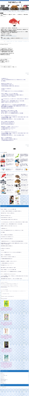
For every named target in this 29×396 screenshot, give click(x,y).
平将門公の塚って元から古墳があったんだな (6, 83)
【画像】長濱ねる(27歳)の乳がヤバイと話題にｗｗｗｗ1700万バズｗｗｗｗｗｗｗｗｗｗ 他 (9, 286)
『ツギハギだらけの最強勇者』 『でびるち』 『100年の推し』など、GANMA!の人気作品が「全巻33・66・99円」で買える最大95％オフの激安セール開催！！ (14, 276)
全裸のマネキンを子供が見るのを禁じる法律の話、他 (7, 238)
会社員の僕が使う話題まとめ (4, 379)
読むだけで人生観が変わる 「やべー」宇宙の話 (6, 348)
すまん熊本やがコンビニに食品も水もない (6, 88)
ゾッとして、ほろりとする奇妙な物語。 (4, 289)
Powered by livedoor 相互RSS (4, 298)
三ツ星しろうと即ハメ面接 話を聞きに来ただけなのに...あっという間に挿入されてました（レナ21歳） (13, 79)
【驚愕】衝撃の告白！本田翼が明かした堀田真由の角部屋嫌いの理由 (7, 296)
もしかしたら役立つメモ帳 (4, 375)
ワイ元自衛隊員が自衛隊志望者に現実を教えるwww (6, 258)
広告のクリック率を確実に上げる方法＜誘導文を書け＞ (7, 121)
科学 (2, 152)
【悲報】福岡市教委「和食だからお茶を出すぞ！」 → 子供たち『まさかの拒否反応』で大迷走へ (11, 278)
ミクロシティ (2, 376)
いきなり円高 (2, 250)
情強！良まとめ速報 (3, 380)
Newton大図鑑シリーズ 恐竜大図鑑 (6, 307)
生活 (1, 152)
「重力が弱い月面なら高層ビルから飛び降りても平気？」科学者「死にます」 (9, 219)
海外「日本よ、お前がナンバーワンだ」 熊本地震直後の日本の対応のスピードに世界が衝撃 (11, 271)
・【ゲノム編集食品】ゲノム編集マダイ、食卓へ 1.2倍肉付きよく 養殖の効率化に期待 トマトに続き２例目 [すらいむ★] (17, 41)
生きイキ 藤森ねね (3, 232)
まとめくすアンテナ (3, 381)
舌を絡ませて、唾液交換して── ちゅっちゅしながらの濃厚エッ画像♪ (9, 93)
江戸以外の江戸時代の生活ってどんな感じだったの (6, 217)
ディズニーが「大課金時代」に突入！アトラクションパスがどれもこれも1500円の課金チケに (11, 252)
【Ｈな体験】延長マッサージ (4, 78)
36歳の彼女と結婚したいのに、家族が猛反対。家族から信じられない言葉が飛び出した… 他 (9, 283)
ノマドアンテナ (2, 374)
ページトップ (27, 144)
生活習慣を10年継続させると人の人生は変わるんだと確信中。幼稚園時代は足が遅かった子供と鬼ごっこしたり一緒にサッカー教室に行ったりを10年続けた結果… (14, 243)
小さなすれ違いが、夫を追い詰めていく (4, 282)
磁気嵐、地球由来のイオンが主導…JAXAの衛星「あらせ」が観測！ (9, 110)
